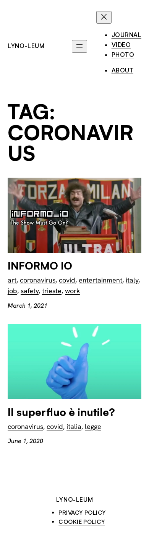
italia (73, 426)
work (72, 290)
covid (67, 280)
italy (132, 280)
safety (30, 290)
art (12, 280)
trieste (52, 290)
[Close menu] (104, 17)
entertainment (100, 280)
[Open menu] (79, 46)
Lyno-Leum (26, 46)
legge (93, 426)
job (12, 290)
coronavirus (37, 280)
